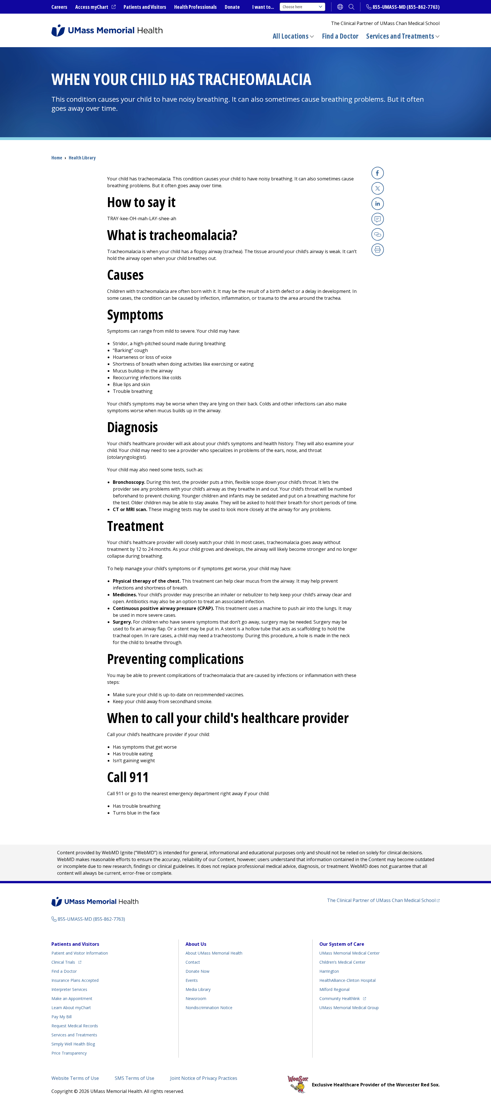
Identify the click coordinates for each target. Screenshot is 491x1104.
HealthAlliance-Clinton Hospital (347, 980)
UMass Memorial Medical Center (349, 953)
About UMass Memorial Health (214, 953)
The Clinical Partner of (383, 900)
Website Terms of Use (75, 1078)
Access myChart (95, 7)
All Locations (291, 36)
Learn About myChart (71, 1007)
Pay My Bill (61, 1016)
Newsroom (196, 998)
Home (56, 158)
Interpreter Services (69, 989)
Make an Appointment (71, 998)
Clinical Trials (66, 962)
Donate (232, 6)
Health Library (82, 158)
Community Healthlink (339, 998)
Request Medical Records (74, 1025)
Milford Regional (334, 989)
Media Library (198, 989)
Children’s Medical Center (342, 962)
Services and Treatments (400, 36)
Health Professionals (195, 6)
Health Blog (73, 1044)
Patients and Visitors (145, 6)
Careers (59, 6)
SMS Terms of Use (134, 1078)
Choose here (292, 6)
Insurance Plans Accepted (75, 980)
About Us (196, 944)
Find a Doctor (340, 36)
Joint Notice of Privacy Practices (203, 1078)
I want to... (263, 6)
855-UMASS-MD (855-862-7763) (406, 6)
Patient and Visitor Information (79, 953)
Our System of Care (341, 944)
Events (192, 980)
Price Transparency (69, 1053)
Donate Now (197, 971)
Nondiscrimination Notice (209, 1007)
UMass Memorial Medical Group (349, 1007)
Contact (193, 962)
